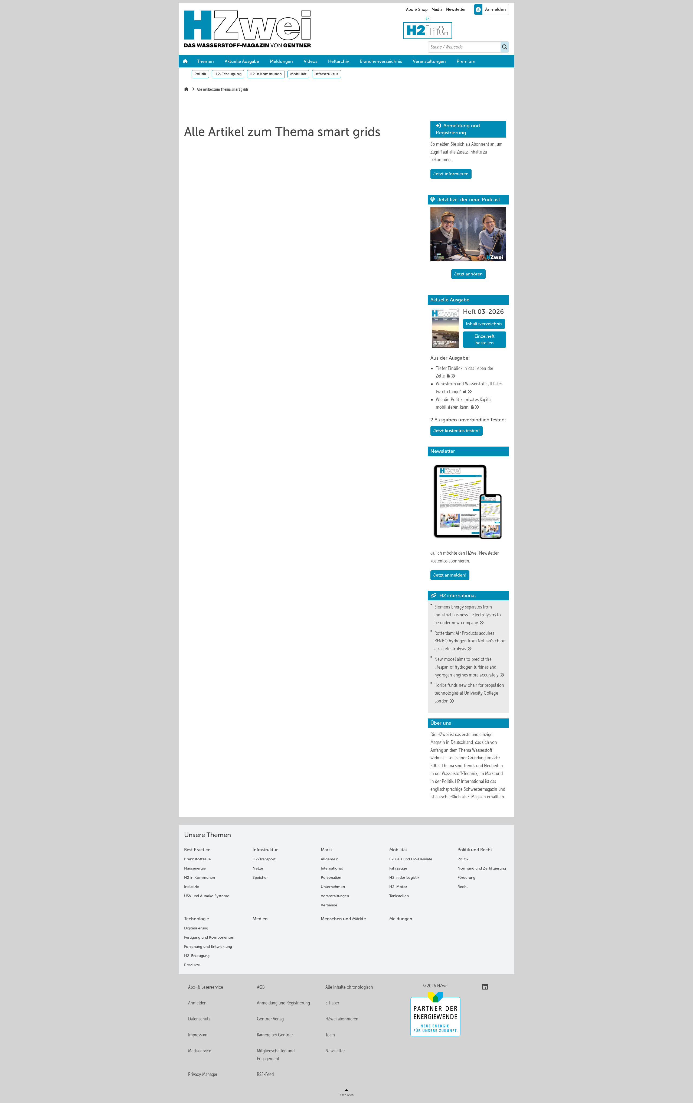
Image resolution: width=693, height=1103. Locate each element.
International (332, 868)
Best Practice (197, 849)
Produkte (192, 965)
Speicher (260, 878)
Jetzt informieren (451, 173)
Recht (462, 887)
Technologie (196, 918)
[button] (466, 61)
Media (437, 9)
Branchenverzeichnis (381, 61)
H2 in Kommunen (266, 74)
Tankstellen (399, 896)
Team (330, 1034)
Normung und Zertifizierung (481, 868)
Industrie (191, 887)
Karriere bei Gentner (275, 1034)
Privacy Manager (202, 1074)
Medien (260, 918)
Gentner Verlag (270, 1018)
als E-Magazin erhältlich (483, 796)
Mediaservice (199, 1050)
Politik (200, 74)
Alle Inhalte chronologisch (349, 987)
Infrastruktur (326, 74)
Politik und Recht (474, 849)
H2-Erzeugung (227, 74)
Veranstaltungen (429, 61)
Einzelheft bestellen (485, 339)
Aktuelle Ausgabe (242, 61)
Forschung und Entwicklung (208, 947)
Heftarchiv (338, 61)
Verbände (329, 905)
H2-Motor (398, 887)
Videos (310, 61)
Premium (466, 61)
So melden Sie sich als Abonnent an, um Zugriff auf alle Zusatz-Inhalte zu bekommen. (466, 151)
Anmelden (197, 1003)
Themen (205, 61)
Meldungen (281, 61)
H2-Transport (264, 859)
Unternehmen (333, 887)
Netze (258, 868)
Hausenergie (195, 868)
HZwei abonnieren (341, 1018)
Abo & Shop (417, 9)
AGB (261, 987)
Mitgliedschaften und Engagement (276, 1054)
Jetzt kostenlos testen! (456, 430)
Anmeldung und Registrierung (283, 1003)
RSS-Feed (265, 1074)
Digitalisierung (196, 928)
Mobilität (298, 74)
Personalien (331, 878)
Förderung (466, 878)
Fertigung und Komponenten (209, 937)
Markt (326, 849)
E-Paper (332, 1003)
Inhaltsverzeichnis (484, 323)
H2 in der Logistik (404, 878)
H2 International (469, 781)
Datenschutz (199, 1018)
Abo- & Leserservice (205, 987)
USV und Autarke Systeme (206, 896)
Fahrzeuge (398, 868)
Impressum (197, 1034)
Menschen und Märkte (343, 918)
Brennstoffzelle (197, 859)
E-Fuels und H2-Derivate (410, 859)
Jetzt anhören (468, 274)
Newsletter (456, 9)
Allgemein (329, 859)
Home (185, 61)
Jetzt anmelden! (449, 575)
